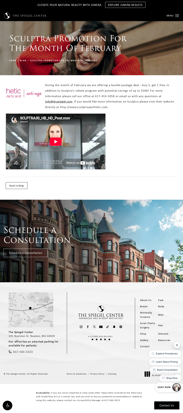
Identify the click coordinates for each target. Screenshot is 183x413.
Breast (144, 306)
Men (161, 315)
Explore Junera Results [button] (125, 5)
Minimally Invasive (146, 315)
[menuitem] (81, 326)
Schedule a (37, 235)
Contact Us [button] (167, 405)
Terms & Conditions (76, 373)
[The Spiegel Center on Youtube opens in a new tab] (100, 326)
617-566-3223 (112, 400)
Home (12, 60)
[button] (7, 405)
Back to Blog (16, 185)
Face (161, 300)
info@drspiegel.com (58, 101)
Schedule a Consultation (25, 253)
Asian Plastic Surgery (147, 325)
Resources (164, 340)
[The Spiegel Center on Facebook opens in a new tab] (87, 326)
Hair (160, 325)
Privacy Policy (97, 373)
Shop (143, 333)
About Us (145, 300)
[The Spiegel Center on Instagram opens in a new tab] (81, 326)
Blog (23, 60)
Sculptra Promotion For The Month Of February (63, 60)
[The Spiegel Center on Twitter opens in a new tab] (94, 326)
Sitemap (112, 373)
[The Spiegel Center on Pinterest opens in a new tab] (120, 326)
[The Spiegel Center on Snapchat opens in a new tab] (114, 326)
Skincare (163, 333)
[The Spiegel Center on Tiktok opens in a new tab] (107, 326)
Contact (145, 346)
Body (161, 306)
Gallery (144, 340)
